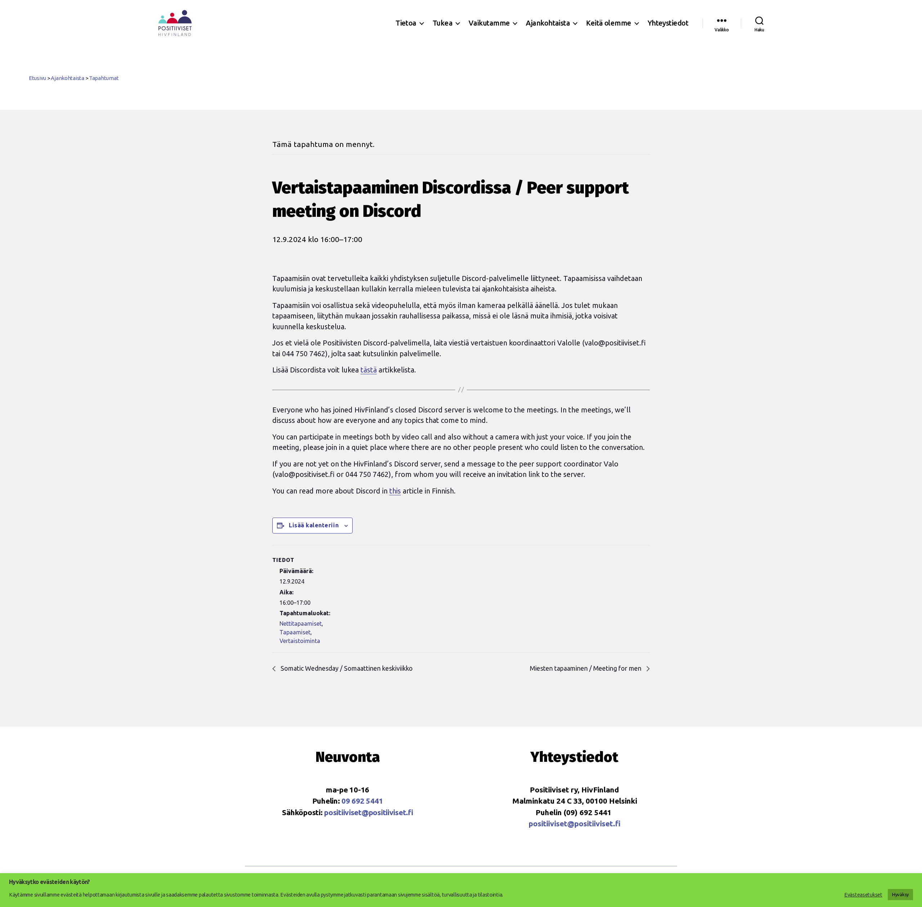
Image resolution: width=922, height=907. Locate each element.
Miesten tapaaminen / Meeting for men (586, 668)
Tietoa (405, 23)
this (395, 491)
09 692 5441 (362, 800)
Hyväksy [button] (900, 894)
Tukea (442, 23)
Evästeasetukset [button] (863, 895)
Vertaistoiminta (299, 641)
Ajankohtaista (548, 23)
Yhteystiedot (668, 23)
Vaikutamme (489, 23)
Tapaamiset (294, 632)
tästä (369, 370)
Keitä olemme (608, 23)
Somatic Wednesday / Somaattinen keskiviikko (346, 668)
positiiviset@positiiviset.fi (368, 812)
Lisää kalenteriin (314, 525)
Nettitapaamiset (300, 623)
